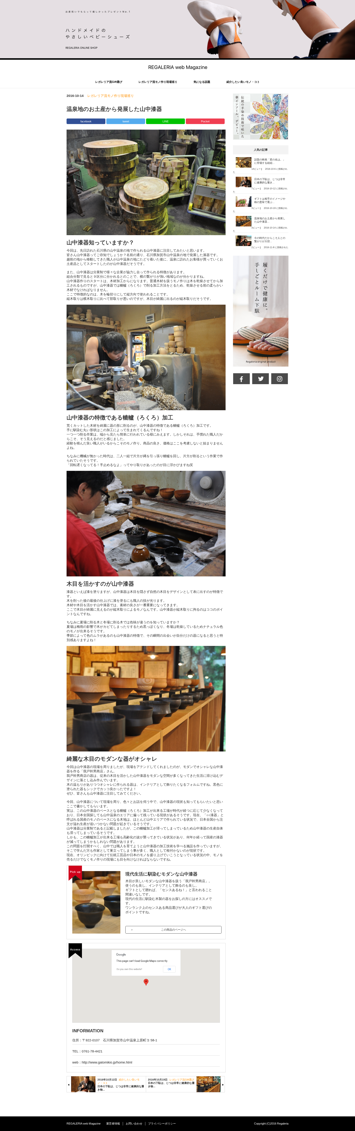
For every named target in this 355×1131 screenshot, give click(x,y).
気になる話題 (202, 81)
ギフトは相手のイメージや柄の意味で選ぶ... (269, 200)
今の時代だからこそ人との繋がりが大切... (269, 239)
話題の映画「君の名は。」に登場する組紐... (269, 161)
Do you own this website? (129, 969)
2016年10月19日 (158, 1079)
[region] (146, 985)
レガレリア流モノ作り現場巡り (157, 81)
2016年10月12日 (107, 1079)
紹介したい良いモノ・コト (243, 81)
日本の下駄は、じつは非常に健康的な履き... (269, 181)
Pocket (205, 121)
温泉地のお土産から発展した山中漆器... (269, 220)
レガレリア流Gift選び (108, 81)
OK (169, 969)
